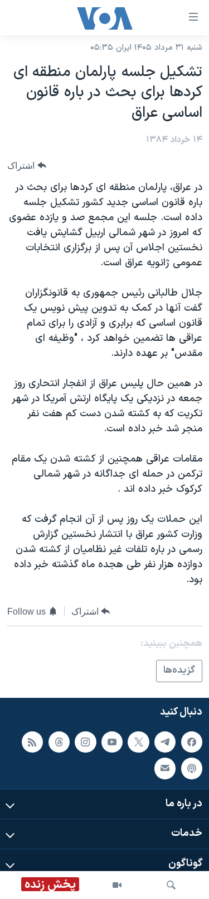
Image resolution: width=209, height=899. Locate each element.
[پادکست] (191, 768)
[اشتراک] (165, 768)
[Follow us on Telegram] (165, 741)
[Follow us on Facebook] (191, 741)
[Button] (26, 165)
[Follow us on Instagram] (85, 741)
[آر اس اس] (32, 741)
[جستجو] (171, 885)
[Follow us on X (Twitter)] (138, 741)
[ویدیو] (117, 885)
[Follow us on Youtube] (112, 741)
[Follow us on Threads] (59, 741)
